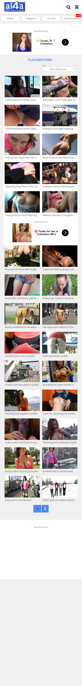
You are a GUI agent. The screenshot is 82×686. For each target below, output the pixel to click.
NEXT (45, 509)
